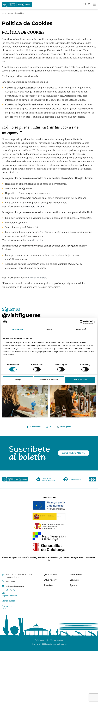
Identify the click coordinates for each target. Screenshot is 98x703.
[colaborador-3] (92, 481)
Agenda (73, 585)
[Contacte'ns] (84, 4)
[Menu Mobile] (94, 4)
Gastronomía (76, 574)
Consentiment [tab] (17, 329)
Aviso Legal (39, 640)
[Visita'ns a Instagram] (10, 590)
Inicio (4, 13)
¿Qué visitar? (50, 574)
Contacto (74, 580)
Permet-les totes (80, 379)
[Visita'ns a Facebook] (7, 590)
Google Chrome (36, 206)
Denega (18, 379)
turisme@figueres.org (15, 586)
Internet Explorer (36, 277)
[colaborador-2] (72, 481)
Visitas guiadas (9, 601)
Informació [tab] (81, 329)
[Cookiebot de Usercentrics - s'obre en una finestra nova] (84, 322)
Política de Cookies (55, 640)
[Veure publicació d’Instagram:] (25, 394)
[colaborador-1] (45, 481)
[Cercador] (89, 4)
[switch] (37, 369)
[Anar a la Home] (15, 481)
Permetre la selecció (49, 379)
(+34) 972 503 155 (13, 581)
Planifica (48, 585)
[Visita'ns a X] (14, 590)
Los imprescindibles (9, 594)
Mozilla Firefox (35, 240)
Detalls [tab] (49, 329)
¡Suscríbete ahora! (73, 453)
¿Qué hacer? (50, 580)
